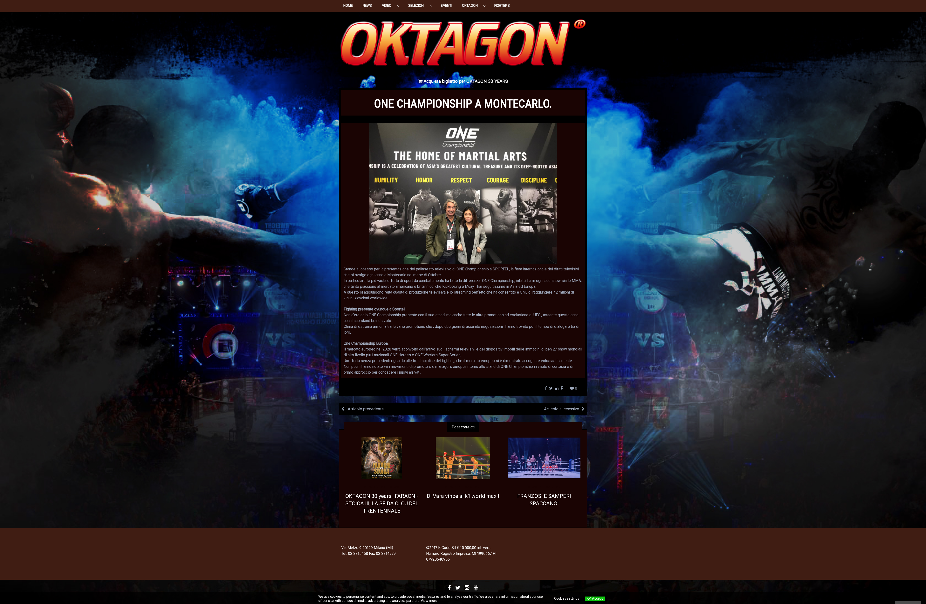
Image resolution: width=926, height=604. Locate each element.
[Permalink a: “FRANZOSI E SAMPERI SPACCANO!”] (544, 458)
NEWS (367, 5)
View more (429, 601)
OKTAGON (470, 5)
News (463, 92)
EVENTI (446, 5)
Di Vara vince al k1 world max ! (463, 496)
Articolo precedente (365, 408)
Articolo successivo (561, 408)
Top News (389, 487)
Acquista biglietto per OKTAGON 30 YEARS (465, 81)
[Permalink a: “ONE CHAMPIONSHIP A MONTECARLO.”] (463, 193)
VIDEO (386, 5)
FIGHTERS (502, 5)
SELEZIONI (416, 5)
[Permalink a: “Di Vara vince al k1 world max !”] (463, 458)
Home (348, 5)
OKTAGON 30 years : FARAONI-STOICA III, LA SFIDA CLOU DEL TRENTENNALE (381, 503)
